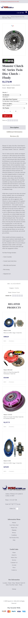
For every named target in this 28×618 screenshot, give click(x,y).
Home (3, 16)
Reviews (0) (14, 136)
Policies (14, 522)
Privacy (14, 532)
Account (14, 565)
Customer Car (14, 562)
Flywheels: (5, 96)
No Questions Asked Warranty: (11, 101)
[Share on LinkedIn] (15, 120)
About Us (14, 555)
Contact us (14, 570)
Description (14, 127)
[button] (12, 26)
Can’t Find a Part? (14, 525)
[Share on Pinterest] (17, 120)
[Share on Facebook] (8, 120)
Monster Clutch (11, 87)
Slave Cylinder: (7, 105)
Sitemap (14, 589)
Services (14, 560)
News (14, 567)
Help (14, 540)
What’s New (14, 557)
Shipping (14, 530)
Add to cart (7, 116)
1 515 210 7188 (20, 12)
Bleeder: (5, 92)
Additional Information (14, 132)
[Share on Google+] (13, 120)
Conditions (14, 535)
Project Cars (14, 527)
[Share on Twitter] (10, 120)
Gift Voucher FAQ (14, 537)
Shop (8, 16)
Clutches (17, 288)
